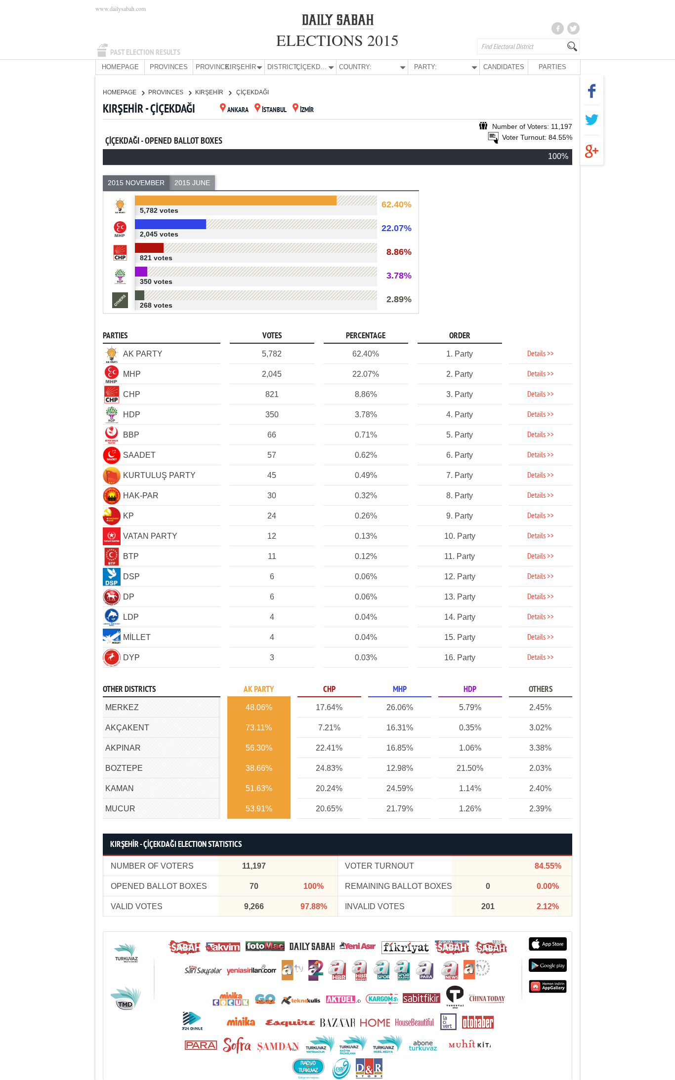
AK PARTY (259, 689)
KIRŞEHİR (210, 92)
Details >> (540, 354)
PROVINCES (169, 67)
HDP (470, 689)
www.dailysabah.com (120, 8)
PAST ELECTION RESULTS (145, 52)
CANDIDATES (503, 67)
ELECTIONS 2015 (337, 39)
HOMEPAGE (120, 67)
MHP (400, 689)
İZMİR (307, 110)
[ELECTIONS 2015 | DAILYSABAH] (338, 21)
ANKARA (238, 110)
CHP (329, 689)
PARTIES (552, 67)
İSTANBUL (274, 110)
